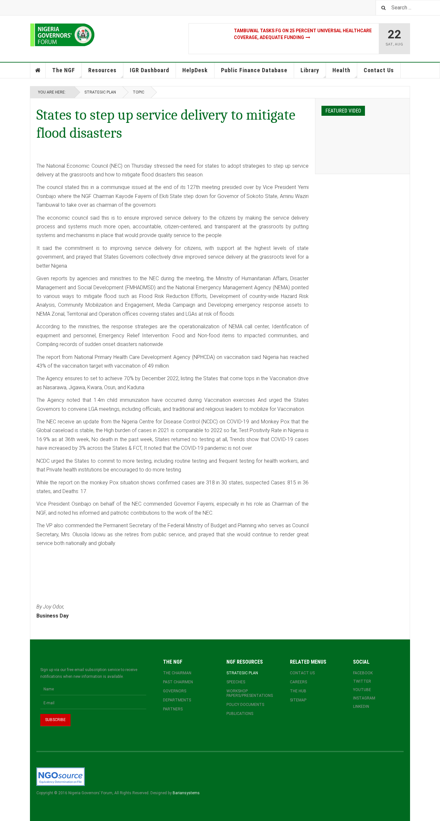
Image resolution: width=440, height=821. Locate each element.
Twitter (362, 681)
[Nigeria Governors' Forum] (62, 35)
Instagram (364, 698)
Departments (177, 700)
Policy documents (245, 704)
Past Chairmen (178, 682)
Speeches (235, 682)
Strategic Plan (100, 92)
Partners (173, 709)
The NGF (63, 70)
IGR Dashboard (149, 70)
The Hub (298, 691)
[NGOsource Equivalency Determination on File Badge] (60, 776)
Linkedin (361, 706)
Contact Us (379, 70)
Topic (138, 92)
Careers (298, 682)
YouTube (362, 689)
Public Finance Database (254, 70)
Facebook (363, 673)
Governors (174, 691)
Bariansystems (186, 793)
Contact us (302, 673)
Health (341, 70)
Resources (102, 70)
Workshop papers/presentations (249, 693)
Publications (239, 713)
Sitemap (298, 700)
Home (38, 70)
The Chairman (177, 673)
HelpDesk (195, 70)
